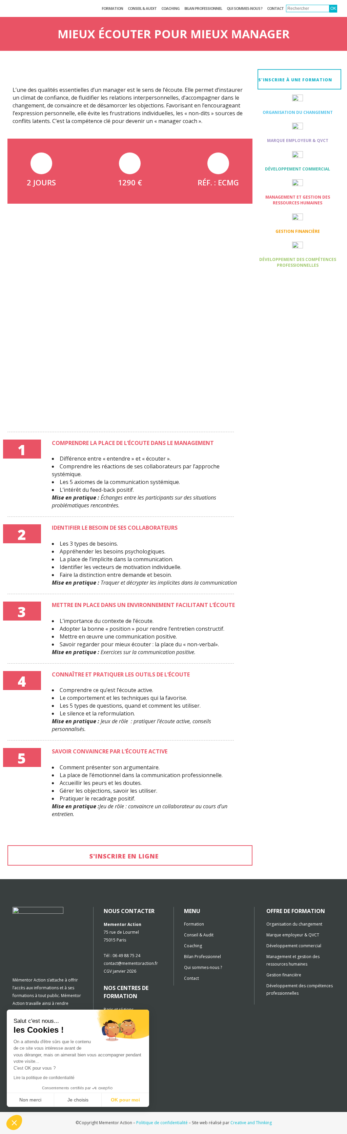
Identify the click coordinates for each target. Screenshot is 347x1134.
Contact (191, 978)
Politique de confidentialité (162, 1123)
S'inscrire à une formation (295, 80)
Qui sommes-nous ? (203, 967)
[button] (14, 1122)
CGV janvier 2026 (120, 971)
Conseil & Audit (198, 935)
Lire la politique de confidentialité (44, 1077)
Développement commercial (297, 169)
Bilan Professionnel (202, 956)
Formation (194, 924)
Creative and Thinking (251, 1123)
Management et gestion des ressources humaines (297, 200)
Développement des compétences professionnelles (297, 262)
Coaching (193, 946)
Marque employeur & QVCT (297, 140)
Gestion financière (297, 231)
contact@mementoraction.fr (131, 963)
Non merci (30, 1099)
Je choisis (77, 1099)
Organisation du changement (298, 112)
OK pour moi (125, 1099)
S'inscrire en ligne (124, 856)
